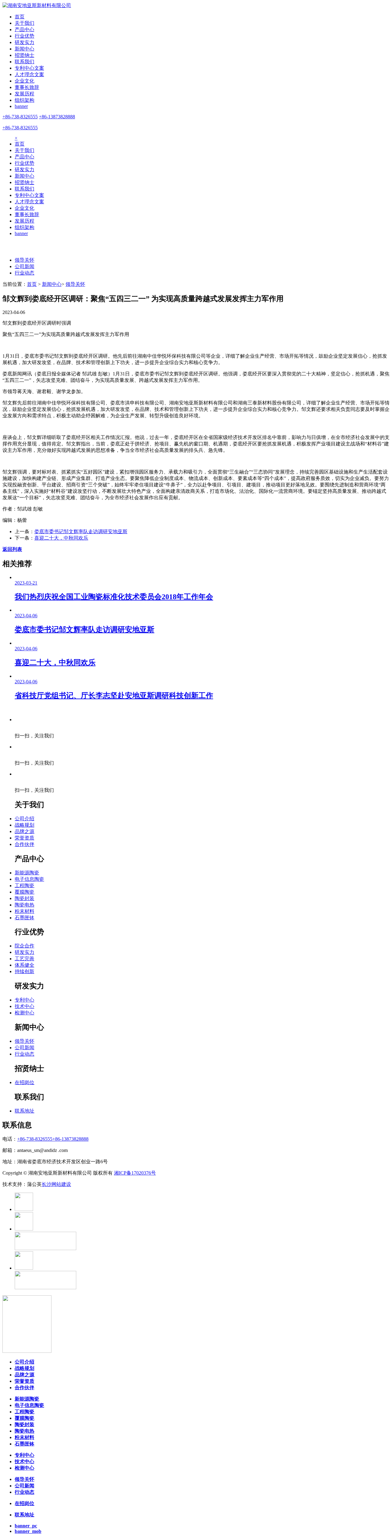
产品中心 (24, 29)
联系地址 (24, 1110)
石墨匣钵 (24, 917)
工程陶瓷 (24, 885)
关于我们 (24, 23)
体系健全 (24, 965)
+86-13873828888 (57, 116)
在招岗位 (24, 1082)
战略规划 (24, 825)
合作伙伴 (24, 844)
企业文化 (24, 80)
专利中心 (24, 999)
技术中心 (24, 1006)
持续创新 (24, 971)
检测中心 (24, 1012)
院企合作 (24, 945)
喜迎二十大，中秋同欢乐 (61, 538)
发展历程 (24, 93)
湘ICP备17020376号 (135, 1172)
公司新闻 (24, 266)
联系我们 (24, 61)
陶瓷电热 (24, 904)
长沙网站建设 (56, 1184)
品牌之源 (24, 831)
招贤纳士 (24, 55)
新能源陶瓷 (27, 872)
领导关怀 (24, 260)
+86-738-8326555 (20, 116)
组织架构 (24, 100)
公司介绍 (24, 818)
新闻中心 (24, 48)
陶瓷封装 (24, 898)
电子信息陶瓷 (29, 879)
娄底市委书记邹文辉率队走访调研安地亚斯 (80, 531)
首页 (19, 16)
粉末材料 (24, 911)
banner (21, 106)
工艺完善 (24, 958)
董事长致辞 (27, 87)
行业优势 (24, 36)
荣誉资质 (24, 837)
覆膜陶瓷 (24, 892)
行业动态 (24, 272)
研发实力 (24, 42)
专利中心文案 (29, 68)
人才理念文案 (29, 74)
